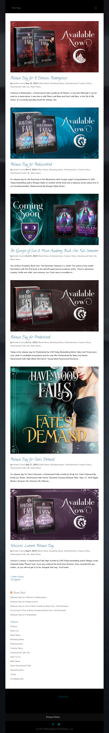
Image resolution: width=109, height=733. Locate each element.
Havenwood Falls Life (20, 87)
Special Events (17, 670)
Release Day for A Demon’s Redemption (38, 78)
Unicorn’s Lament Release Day (32, 546)
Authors (13, 626)
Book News (44, 83)
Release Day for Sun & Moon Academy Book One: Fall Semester (39, 606)
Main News (36, 87)
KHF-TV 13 (15, 657)
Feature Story (85, 83)
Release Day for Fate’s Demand (32, 460)
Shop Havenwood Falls (20, 665)
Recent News (19, 593)
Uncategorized (16, 679)
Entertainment (71, 83)
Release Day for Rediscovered (31, 165)
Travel (13, 674)
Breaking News (57, 83)
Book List (14, 631)
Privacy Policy (53, 717)
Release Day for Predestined (30, 337)
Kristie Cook (18, 83)
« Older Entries (17, 576)
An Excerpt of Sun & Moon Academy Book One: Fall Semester (54, 251)
